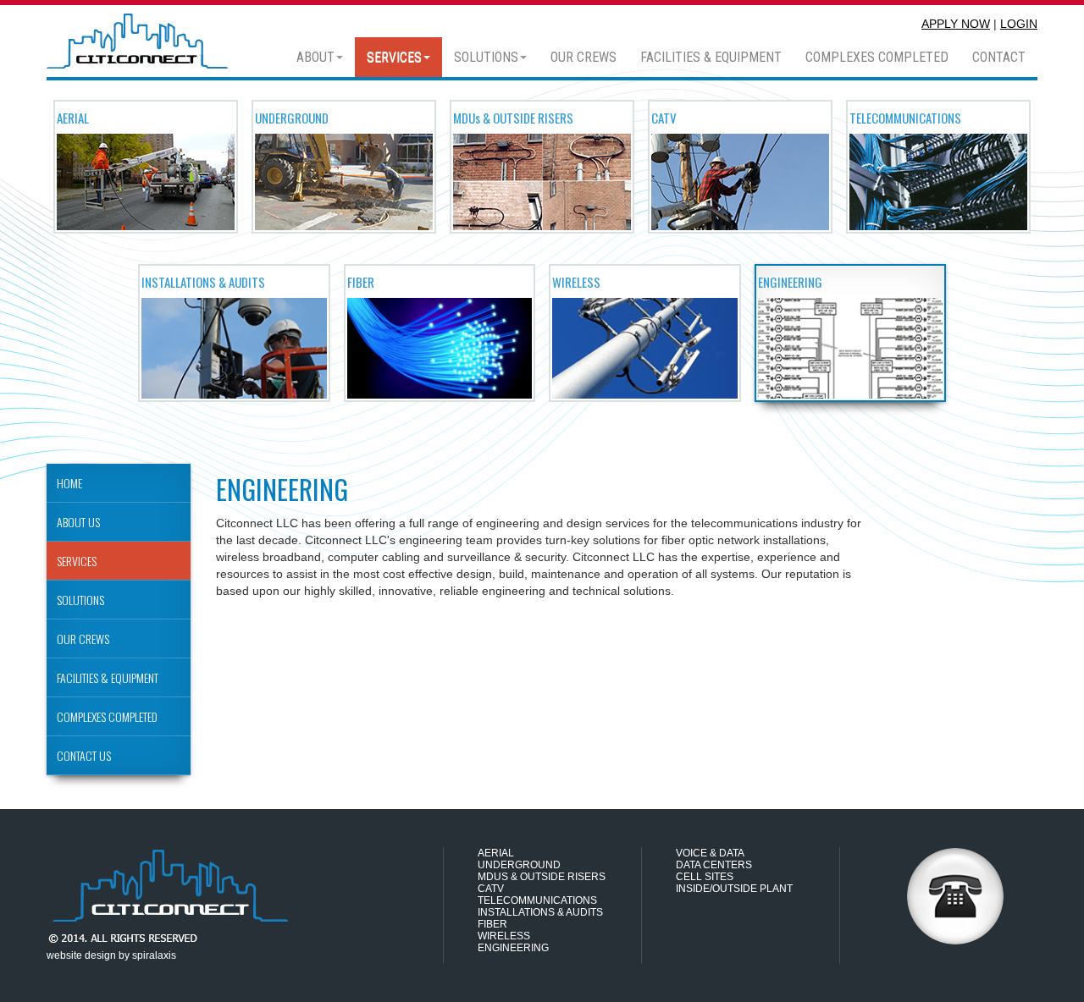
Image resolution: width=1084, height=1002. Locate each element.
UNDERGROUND (519, 865)
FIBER (492, 924)
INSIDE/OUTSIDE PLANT (734, 889)
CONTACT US (84, 755)
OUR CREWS (583, 57)
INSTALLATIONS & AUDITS (540, 912)
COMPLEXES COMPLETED (876, 57)
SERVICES (394, 57)
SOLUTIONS (486, 57)
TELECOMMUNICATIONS (537, 900)
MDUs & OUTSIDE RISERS (542, 877)
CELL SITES (704, 877)
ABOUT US (78, 522)
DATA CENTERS (714, 865)
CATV (491, 889)
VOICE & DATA (710, 853)
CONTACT (999, 57)
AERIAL (496, 853)
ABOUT (315, 57)
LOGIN (1018, 23)
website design (81, 955)
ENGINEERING (513, 948)
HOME (69, 483)
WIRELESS (504, 936)
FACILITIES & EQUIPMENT (711, 57)
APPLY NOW (955, 23)
